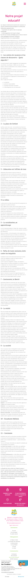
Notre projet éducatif (14, 557)
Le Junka (14, 548)
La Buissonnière (14, 543)
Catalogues (14, 554)
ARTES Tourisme (14, 559)
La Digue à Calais (14, 540)
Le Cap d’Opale (14, 544)
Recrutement (14, 555)
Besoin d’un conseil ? (20, 503)
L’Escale (14, 546)
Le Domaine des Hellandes (14, 541)
